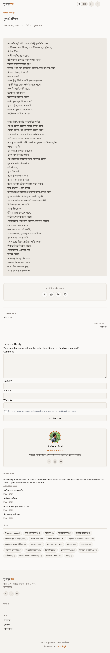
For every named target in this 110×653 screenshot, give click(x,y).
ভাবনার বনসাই (53, 556)
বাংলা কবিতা (9, 13)
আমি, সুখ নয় (7, 317)
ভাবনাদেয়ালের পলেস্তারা (30, 556)
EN (84, 4)
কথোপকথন (37, 539)
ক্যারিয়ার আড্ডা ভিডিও (15, 544)
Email (7, 390)
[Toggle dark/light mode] (91, 4)
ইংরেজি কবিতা (83, 533)
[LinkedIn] (58, 294)
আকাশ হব (103, 326)
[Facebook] (44, 294)
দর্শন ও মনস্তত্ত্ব (54, 544)
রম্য (69, 556)
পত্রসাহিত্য (86, 544)
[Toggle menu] (104, 4)
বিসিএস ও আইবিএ (88, 550)
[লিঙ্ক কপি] (65, 294)
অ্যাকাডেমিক (64, 533)
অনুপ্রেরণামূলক (32, 533)
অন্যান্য (49, 533)
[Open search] (97, 4)
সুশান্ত (8, 4)
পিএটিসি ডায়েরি (33, 550)
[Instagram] (55, 461)
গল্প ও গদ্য (36, 544)
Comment (9, 351)
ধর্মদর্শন (71, 544)
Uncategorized (12, 533)
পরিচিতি (6, 620)
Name (7, 381)
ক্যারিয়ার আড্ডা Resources (81, 539)
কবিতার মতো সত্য (56, 539)
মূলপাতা (6, 624)
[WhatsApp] (51, 294)
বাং (79, 4)
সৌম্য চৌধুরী (61, 647)
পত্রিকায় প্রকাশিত (13, 550)
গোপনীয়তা (7, 629)
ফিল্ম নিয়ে (50, 550)
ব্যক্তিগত (10, 556)
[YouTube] (61, 461)
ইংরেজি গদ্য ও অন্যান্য (15, 539)
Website (7, 400)
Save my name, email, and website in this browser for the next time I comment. (42, 411)
